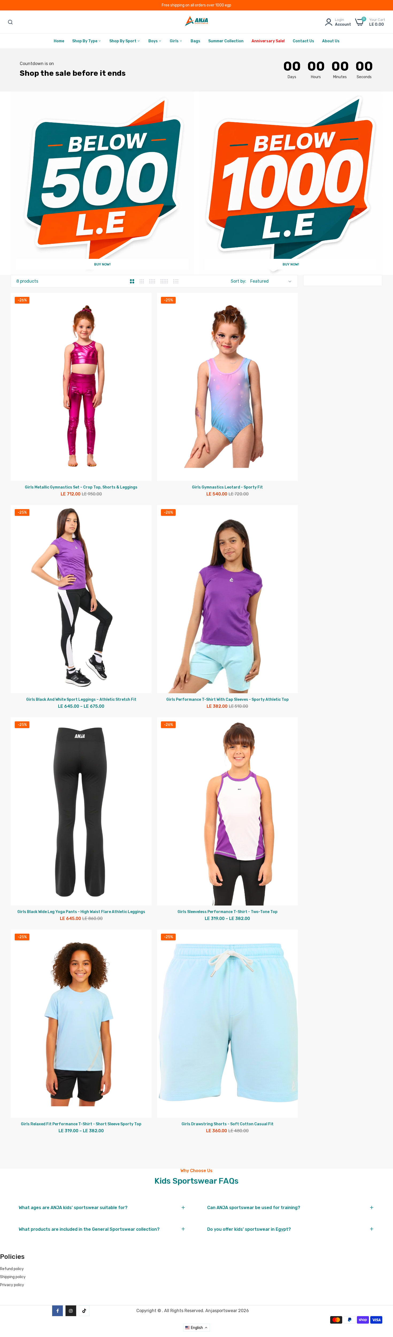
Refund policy (12, 1269)
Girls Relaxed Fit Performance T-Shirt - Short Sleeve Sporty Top (81, 1124)
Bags (195, 41)
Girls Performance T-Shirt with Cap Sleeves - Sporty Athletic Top (227, 699)
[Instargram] (71, 1310)
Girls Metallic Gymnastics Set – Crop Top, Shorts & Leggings (81, 487)
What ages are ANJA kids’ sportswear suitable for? (73, 1207)
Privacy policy (12, 1285)
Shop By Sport (123, 41)
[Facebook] (57, 1310)
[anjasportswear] (196, 22)
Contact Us (303, 41)
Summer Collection (226, 41)
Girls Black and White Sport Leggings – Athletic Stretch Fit (81, 699)
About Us (331, 41)
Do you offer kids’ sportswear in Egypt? (249, 1229)
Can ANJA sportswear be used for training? (253, 1207)
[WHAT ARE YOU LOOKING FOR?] (10, 22)
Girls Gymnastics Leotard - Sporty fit (227, 487)
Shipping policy (13, 1277)
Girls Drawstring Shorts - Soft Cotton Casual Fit (227, 1124)
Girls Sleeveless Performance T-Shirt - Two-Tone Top (228, 912)
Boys (153, 41)
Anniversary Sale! (268, 41)
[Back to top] (382, 1298)
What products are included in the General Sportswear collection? (89, 1229)
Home (59, 41)
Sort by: (238, 281)
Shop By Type (85, 41)
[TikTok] (84, 1310)
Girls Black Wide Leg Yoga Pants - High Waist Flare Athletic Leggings (81, 912)
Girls (174, 41)
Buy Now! (102, 264)
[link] (102, 183)
